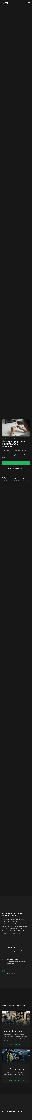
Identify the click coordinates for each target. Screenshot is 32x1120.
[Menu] (28, 3)
